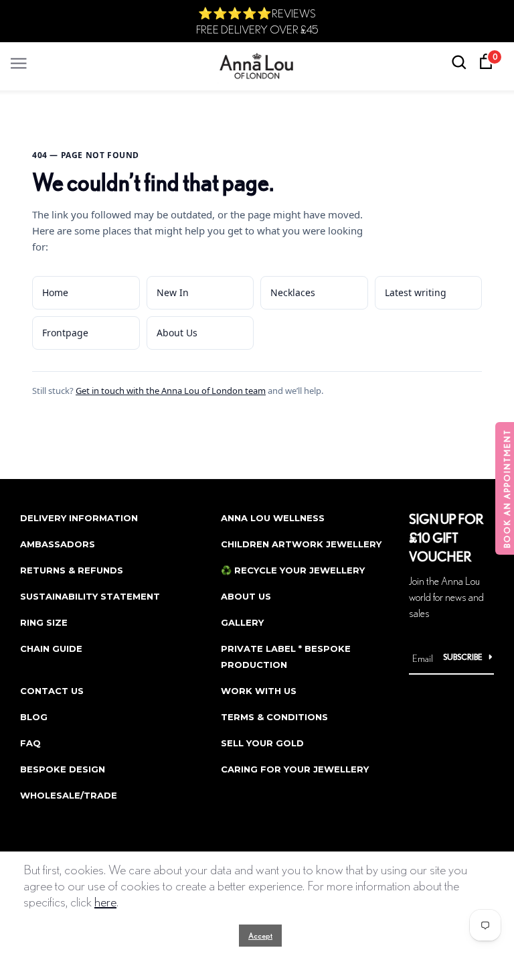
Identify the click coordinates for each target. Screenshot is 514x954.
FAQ (30, 743)
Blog (34, 716)
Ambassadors (57, 544)
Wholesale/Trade (68, 795)
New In (173, 292)
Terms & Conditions (274, 716)
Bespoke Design (62, 769)
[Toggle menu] (18, 60)
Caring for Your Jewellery (295, 769)
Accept (260, 935)
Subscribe (463, 657)
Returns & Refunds (71, 570)
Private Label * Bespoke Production (286, 656)
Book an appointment (507, 488)
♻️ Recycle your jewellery (293, 570)
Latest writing (415, 292)
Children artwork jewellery (301, 544)
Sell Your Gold (262, 743)
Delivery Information (79, 518)
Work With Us (258, 690)
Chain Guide (51, 648)
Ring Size (44, 622)
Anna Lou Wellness (273, 518)
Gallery (242, 622)
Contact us (52, 690)
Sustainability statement (90, 596)
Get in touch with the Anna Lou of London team (171, 391)
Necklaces (292, 292)
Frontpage (65, 332)
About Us (177, 332)
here (105, 901)
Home (55, 292)
